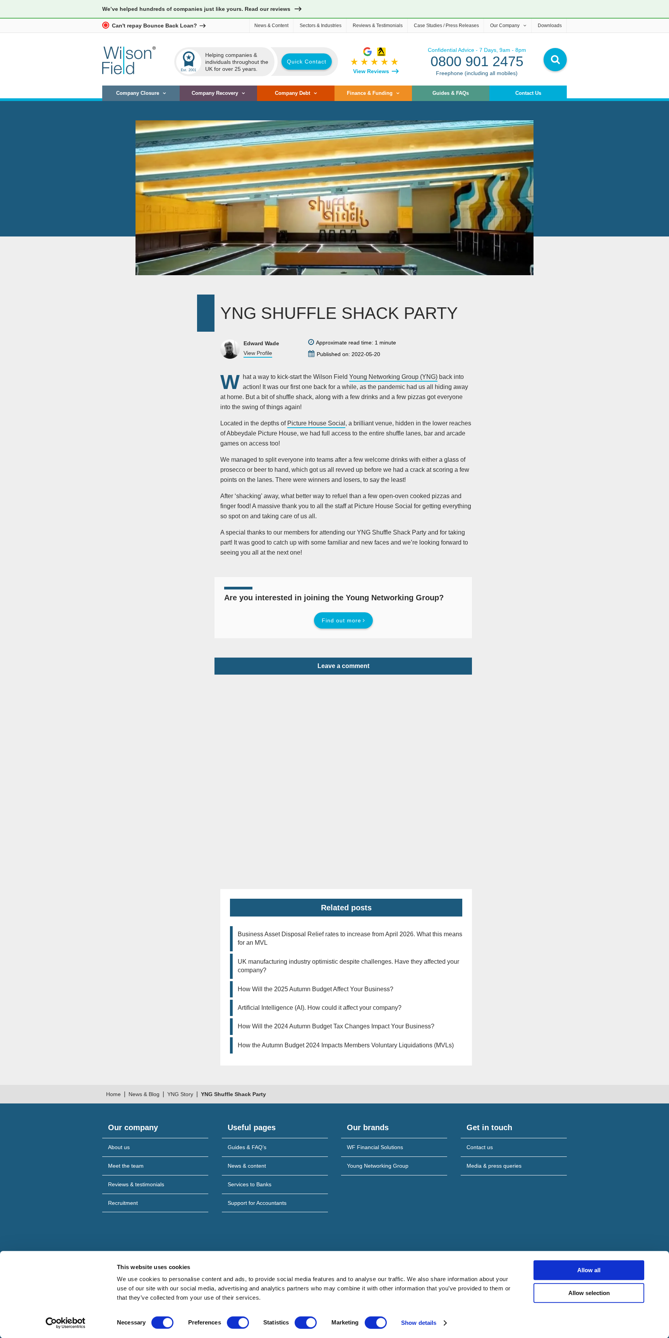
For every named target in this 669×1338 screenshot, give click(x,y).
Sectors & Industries (320, 25)
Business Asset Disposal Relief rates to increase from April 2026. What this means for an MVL (350, 938)
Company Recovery (215, 93)
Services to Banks (249, 1184)
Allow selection (589, 1293)
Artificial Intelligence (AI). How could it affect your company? (319, 1007)
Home (113, 1094)
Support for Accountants (257, 1203)
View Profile (258, 353)
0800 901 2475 (477, 61)
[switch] (238, 1322)
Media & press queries (494, 1166)
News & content (247, 1166)
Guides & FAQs (450, 93)
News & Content (271, 25)
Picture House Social (316, 423)
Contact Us (528, 93)
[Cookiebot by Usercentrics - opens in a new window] (65, 1323)
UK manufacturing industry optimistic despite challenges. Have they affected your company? (348, 965)
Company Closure (137, 93)
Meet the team (126, 1166)
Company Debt (292, 93)
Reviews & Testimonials (378, 25)
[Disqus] (343, 771)
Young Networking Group (377, 1166)
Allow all (588, 1270)
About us (119, 1147)
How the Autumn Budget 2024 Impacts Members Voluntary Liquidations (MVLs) (346, 1045)
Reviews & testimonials (136, 1184)
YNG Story (180, 1094)
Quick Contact (306, 61)
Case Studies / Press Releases (446, 25)
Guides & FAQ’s (247, 1147)
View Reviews (371, 71)
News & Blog (144, 1094)
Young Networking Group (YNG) (393, 376)
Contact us (480, 1147)
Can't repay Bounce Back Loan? (154, 25)
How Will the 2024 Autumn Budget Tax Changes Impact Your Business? (336, 1026)
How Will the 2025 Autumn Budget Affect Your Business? (315, 989)
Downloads (550, 25)
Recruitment (123, 1203)
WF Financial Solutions (375, 1147)
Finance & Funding (370, 93)
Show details (418, 1322)
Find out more (341, 620)
